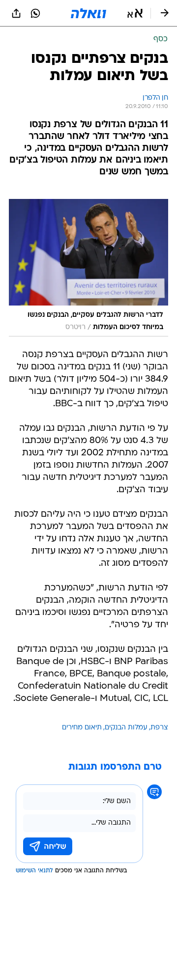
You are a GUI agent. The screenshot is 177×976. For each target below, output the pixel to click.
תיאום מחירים (82, 728)
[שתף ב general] (16, 13)
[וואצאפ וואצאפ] (35, 13)
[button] (135, 13)
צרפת (159, 728)
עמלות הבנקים (126, 728)
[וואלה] (88, 13)
